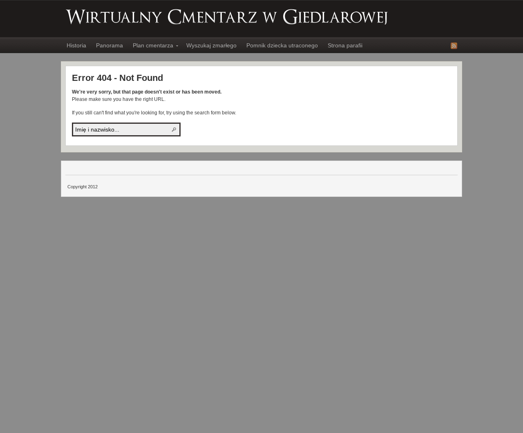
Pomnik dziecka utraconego (282, 45)
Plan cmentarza (150, 46)
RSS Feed (454, 45)
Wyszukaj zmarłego (211, 45)
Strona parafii (345, 45)
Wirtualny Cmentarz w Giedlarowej (227, 17)
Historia (76, 45)
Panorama (109, 45)
